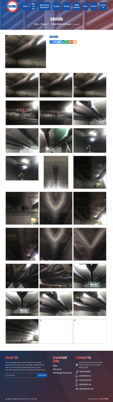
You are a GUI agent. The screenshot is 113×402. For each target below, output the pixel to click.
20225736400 (84, 371)
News (85, 6)
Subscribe (42, 375)
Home (25, 6)
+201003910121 (84, 376)
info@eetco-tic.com (86, 389)
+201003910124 (84, 384)
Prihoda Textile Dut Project (61, 24)
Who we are (33, 6)
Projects (67, 6)
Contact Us (103, 6)
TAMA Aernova (77, 6)
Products (57, 6)
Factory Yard (103, 399)
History (93, 6)
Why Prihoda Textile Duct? (44, 6)
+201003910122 (84, 380)
